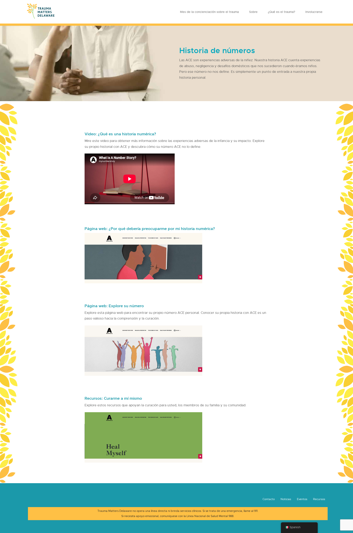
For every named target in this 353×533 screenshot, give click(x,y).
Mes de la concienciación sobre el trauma (209, 12)
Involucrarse (313, 12)
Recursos (319, 499)
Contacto (269, 499)
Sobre (253, 12)
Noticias (286, 499)
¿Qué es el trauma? (281, 12)
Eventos (302, 499)
